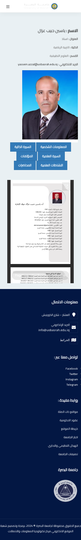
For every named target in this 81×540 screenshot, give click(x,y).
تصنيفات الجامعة (68, 454)
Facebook (72, 368)
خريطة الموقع (69, 428)
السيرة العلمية (49, 156)
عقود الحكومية (69, 420)
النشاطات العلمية (49, 165)
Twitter (73, 374)
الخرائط (65, 340)
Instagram (72, 379)
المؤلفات (24, 156)
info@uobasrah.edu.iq (54, 330)
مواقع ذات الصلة (68, 411)
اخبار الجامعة (71, 437)
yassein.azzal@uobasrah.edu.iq (38, 64)
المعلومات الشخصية (51, 147)
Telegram (72, 384)
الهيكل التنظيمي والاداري (63, 445)
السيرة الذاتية (20, 147)
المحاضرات (22, 165)
